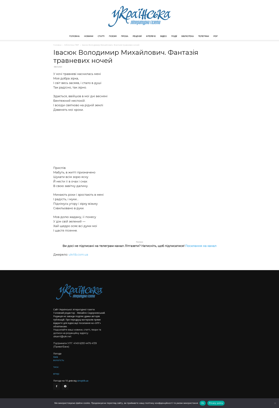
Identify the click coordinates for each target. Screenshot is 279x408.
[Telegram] (65, 386)
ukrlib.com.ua (78, 254)
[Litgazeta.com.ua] (139, 16)
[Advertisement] (139, 138)
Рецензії (137, 36)
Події (174, 36)
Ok (202, 403)
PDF (215, 36)
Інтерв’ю (151, 36)
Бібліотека (187, 36)
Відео (163, 36)
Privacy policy (216, 403)
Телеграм (203, 36)
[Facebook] (56, 386)
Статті (101, 36)
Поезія (113, 36)
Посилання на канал (201, 246)
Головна (74, 36)
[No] (275, 403)
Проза (124, 36)
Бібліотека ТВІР (71, 45)
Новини (88, 36)
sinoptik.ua (82, 380)
